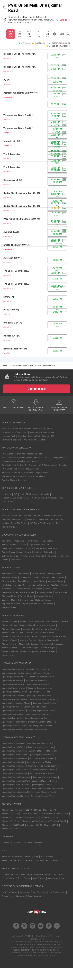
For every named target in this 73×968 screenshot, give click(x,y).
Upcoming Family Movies (37, 680)
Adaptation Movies (59, 585)
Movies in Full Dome (11, 821)
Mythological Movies (31, 604)
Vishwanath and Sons (11, 440)
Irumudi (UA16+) (11, 141)
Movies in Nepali (48, 648)
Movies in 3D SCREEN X (12, 829)
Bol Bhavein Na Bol (10, 556)
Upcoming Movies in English (14, 751)
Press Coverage (9, 860)
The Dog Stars (46, 541)
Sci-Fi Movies (29, 585)
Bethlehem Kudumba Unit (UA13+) (20, 93)
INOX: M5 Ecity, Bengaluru (56, 458)
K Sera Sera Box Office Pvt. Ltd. (16, 498)
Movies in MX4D (51, 825)
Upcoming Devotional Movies (14, 722)
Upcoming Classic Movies (40, 726)
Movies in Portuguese (28, 644)
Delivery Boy (49, 552)
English (6, 58)
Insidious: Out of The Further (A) (19, 54)
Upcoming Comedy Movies (37, 673)
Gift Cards (58, 874)
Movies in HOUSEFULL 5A (27, 817)
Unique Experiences (36, 896)
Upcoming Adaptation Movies (38, 714)
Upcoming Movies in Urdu (42, 796)
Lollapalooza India (10, 874)
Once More (19, 541)
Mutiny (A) (8, 297)
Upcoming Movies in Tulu (42, 785)
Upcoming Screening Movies (42, 722)
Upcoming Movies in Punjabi (42, 758)
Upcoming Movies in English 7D (16, 792)
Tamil (5, 84)
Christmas (24, 892)
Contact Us (17, 857)
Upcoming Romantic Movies (14, 677)
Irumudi (48, 428)
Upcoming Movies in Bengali (14, 755)
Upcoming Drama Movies (13, 669)
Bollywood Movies (43, 596)
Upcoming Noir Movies (12, 729)
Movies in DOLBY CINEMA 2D (28, 810)
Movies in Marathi (10, 651)
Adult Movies (43, 585)
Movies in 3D (26, 814)
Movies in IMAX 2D (10, 814)
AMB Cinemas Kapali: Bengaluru (53, 465)
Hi (48, 545)
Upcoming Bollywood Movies (14, 726)
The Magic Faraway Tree (57, 556)
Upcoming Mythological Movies (43, 699)
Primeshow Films (55, 498)
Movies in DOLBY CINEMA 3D (53, 821)
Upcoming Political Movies (13, 711)
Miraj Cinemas (32, 494)
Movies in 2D (7, 810)
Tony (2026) (7, 541)
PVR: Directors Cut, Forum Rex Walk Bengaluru (22, 458)
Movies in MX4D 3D (49, 817)
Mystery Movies (9, 581)
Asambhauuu (16, 560)
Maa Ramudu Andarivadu (46, 548)
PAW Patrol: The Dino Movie (35, 440)
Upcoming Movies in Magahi (45, 777)
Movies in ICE (8, 817)
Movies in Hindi (26, 621)
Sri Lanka (28, 843)
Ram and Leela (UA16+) (15, 349)
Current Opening (31, 857)
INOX (22, 494)
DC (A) (6, 80)
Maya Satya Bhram (37, 545)
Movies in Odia (8, 636)
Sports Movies (60, 592)
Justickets (6, 494)
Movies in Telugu (9, 625)
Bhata (23, 545)
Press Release (47, 857)
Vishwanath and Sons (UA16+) (18, 115)
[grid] (36, 203)
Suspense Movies (9, 600)
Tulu (5, 314)
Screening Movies (44, 592)
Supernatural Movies (11, 604)
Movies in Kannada (59, 621)
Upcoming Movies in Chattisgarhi (42, 766)
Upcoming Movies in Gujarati (14, 758)
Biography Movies (9, 596)
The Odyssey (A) (11, 154)
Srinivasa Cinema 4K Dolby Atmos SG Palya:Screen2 (25, 473)
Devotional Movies (10, 592)
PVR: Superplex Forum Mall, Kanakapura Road (22, 454)
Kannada (6, 236)
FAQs (20, 860)
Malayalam (7, 97)
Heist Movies (8, 589)
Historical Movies (43, 600)
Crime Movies (26, 577)
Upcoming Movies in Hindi (13, 743)
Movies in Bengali (9, 640)
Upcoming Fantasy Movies (37, 684)
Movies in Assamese (11, 629)
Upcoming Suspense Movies (40, 688)
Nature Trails (8, 896)
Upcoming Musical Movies (44, 703)
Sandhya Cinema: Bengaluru (14, 480)
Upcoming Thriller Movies (37, 669)
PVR (15, 494)
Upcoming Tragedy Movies (35, 729)
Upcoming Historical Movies (14, 699)
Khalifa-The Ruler (9, 527)
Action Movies (8, 574)
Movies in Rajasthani (50, 629)
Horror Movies (39, 581)
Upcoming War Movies (12, 707)
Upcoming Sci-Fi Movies (39, 692)
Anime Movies (50, 589)
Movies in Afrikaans (29, 633)
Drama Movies (23, 574)
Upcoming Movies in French (42, 773)
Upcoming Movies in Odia (13, 762)
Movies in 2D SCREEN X (44, 814)
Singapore (17, 843)
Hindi (5, 184)
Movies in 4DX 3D (34, 825)
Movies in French (9, 644)
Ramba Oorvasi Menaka (12, 552)
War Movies (37, 589)
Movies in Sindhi (59, 636)
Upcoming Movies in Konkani (44, 781)
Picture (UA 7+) (11, 310)
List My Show (8, 878)
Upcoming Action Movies (13, 673)
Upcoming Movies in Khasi (13, 766)
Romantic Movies (9, 577)
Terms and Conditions (34, 860)
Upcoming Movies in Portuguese (16, 777)
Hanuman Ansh (8, 436)
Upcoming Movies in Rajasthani (16, 781)
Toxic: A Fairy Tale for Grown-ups (16, 428)
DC (57, 523)
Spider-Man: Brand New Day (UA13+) (21, 193)
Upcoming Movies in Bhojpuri (39, 762)
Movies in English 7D (11, 648)
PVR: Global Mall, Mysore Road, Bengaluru (20, 469)
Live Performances (57, 892)
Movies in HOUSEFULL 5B (13, 825)
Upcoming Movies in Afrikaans (15, 785)
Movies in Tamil (42, 621)
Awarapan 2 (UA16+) (13, 258)
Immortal (40, 556)
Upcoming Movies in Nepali (44, 792)
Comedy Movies (54, 574)
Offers (19, 878)
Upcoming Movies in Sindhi (44, 770)
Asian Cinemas (38, 498)
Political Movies (27, 592)
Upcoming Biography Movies (14, 692)
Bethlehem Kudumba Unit (28, 436)
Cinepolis (45, 494)
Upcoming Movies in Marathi (41, 755)
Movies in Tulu (23, 636)
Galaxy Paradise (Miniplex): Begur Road (19, 461)
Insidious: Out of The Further (14, 432)
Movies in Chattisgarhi (48, 640)
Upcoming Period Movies (13, 696)
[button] (5, 7)
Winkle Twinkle (27, 556)
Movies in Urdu (8, 655)
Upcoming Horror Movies (13, 684)
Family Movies (58, 577)
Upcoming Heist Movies (12, 718)
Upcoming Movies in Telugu (39, 743)
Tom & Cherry (32, 541)
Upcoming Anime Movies (36, 718)
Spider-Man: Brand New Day (42, 432)
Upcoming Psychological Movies (16, 703)
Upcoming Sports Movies (35, 707)
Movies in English (9, 621)
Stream (27, 878)
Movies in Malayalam (28, 625)
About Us (6, 857)
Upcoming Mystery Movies (13, 688)
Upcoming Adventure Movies (41, 677)
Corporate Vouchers (43, 874)
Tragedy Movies (9, 607)
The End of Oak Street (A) (16, 271)
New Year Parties (9, 892)
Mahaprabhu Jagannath (12, 548)
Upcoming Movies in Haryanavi (15, 796)
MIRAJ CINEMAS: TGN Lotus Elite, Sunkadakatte (23, 476)
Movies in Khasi (47, 633)
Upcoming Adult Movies (12, 714)
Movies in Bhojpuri (30, 648)
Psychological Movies (11, 585)
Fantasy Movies (26, 596)
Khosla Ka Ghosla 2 (10, 545)
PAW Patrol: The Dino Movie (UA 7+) (21, 219)
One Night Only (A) (12, 323)
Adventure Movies (41, 577)
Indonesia (6, 843)
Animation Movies (55, 581)
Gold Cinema (7, 502)
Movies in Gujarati (31, 629)
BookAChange (26, 874)
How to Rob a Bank (33, 552)
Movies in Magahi (47, 625)
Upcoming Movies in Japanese (15, 788)
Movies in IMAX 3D (30, 821)
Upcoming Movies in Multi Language (47, 788)
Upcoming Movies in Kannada (40, 747)
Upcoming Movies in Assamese (16, 770)
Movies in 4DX (49, 810)
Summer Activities (56, 878)
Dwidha (5, 560)
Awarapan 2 (38, 428)
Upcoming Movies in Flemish (14, 773)
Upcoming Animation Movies (38, 696)
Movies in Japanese (41, 636)
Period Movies (24, 581)
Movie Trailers (39, 878)
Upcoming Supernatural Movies (41, 711)
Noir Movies (48, 604)
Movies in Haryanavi (29, 651)
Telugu (6, 133)
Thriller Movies (38, 574)
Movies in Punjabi (47, 651)
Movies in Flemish (28, 640)
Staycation (20, 896)
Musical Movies (23, 589)
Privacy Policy (52, 860)
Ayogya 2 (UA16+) (12, 232)
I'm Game (29, 548)
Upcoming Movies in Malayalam (43, 751)
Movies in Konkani (10, 633)
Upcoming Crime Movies (12, 680)
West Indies (39, 843)
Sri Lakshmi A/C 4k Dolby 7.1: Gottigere (19, 465)
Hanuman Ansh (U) (12, 180)
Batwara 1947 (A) (11, 336)
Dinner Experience (39, 892)
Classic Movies (26, 600)
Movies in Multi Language (51, 644)
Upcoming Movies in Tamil (13, 747)
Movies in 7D (62, 814)
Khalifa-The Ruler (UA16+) (16, 245)
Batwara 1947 (48, 436)
